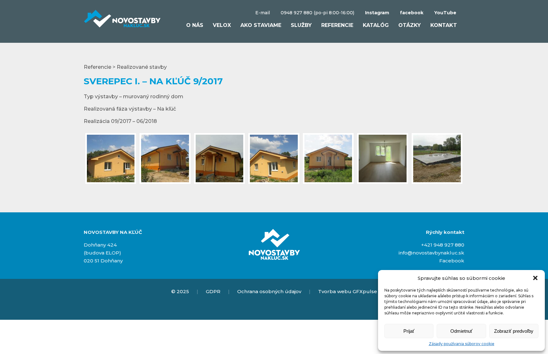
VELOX (222, 25)
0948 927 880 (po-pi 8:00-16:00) (317, 13)
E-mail (262, 13)
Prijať (408, 331)
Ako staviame (260, 25)
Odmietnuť (461, 331)
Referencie (337, 25)
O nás (194, 25)
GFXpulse (365, 291)
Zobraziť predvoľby (513, 331)
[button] (535, 278)
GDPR (213, 291)
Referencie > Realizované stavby (125, 67)
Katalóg (376, 25)
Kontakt (443, 25)
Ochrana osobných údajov (269, 291)
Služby (301, 25)
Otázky (409, 25)
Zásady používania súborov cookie (461, 343)
